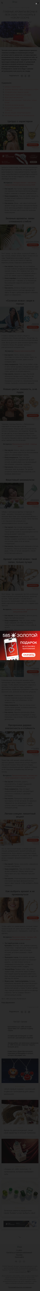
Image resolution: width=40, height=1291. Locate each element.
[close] (36, 3)
